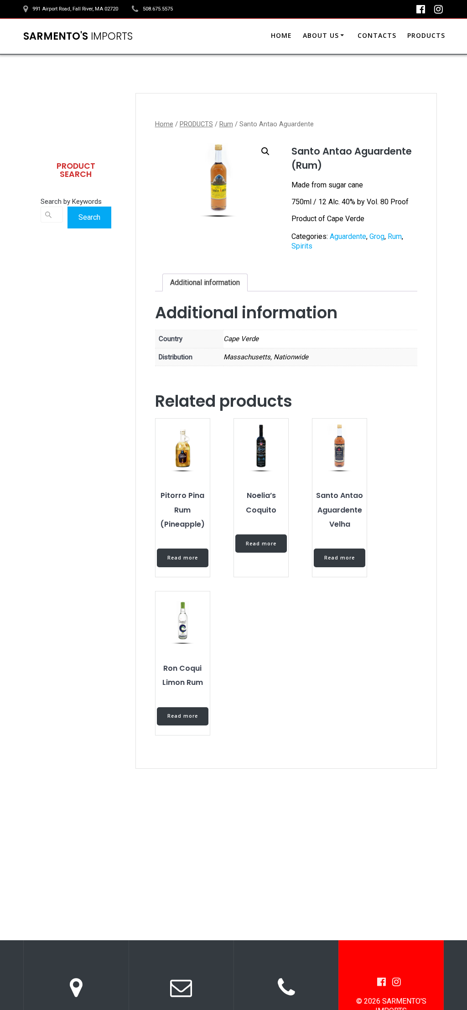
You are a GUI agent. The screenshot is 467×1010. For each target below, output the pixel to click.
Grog (376, 236)
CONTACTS (377, 35)
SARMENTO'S (78, 36)
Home (164, 124)
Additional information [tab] (205, 282)
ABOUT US (321, 35)
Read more (182, 557)
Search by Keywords (71, 201)
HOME (281, 35)
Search (89, 217)
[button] (265, 151)
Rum (226, 124)
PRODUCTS (426, 35)
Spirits (301, 246)
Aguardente (348, 236)
